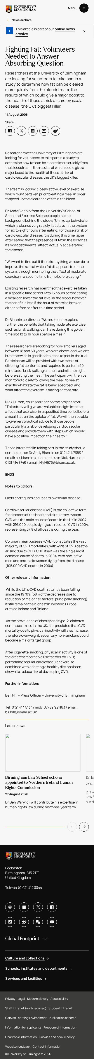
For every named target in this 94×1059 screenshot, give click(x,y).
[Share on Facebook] (10, 131)
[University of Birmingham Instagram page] (10, 907)
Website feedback (17, 1046)
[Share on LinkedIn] (33, 131)
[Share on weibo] (55, 131)
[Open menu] (84, 8)
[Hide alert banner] (84, 31)
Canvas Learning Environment (26, 1018)
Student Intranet (60, 1008)
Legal (21, 998)
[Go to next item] (84, 827)
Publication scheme (62, 1018)
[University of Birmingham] (21, 8)
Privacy (10, 998)
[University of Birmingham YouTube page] (52, 922)
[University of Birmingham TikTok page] (10, 922)
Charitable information (21, 1037)
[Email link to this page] (44, 131)
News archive (21, 20)
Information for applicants (23, 1027)
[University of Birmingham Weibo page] (24, 922)
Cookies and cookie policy (57, 1037)
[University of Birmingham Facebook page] (52, 907)
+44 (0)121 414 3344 (26, 887)
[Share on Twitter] (21, 131)
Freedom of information (60, 1027)
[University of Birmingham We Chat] (38, 922)
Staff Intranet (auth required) (25, 1008)
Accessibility (59, 998)
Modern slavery (37, 998)
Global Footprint (22, 938)
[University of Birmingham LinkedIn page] (24, 907)
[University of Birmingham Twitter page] (38, 907)
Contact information (47, 1046)
